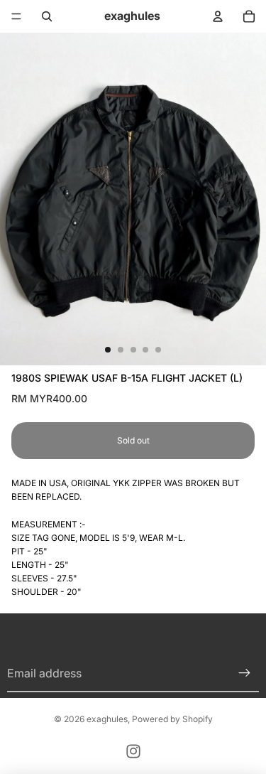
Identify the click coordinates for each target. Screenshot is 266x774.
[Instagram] (133, 751)
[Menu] (16, 16)
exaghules (107, 719)
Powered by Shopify (172, 719)
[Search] (46, 16)
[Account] (217, 16)
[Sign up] (245, 674)
